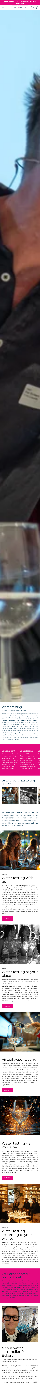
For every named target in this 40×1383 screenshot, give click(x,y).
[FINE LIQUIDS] (20, 7)
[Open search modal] (31, 7)
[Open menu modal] (3, 7)
